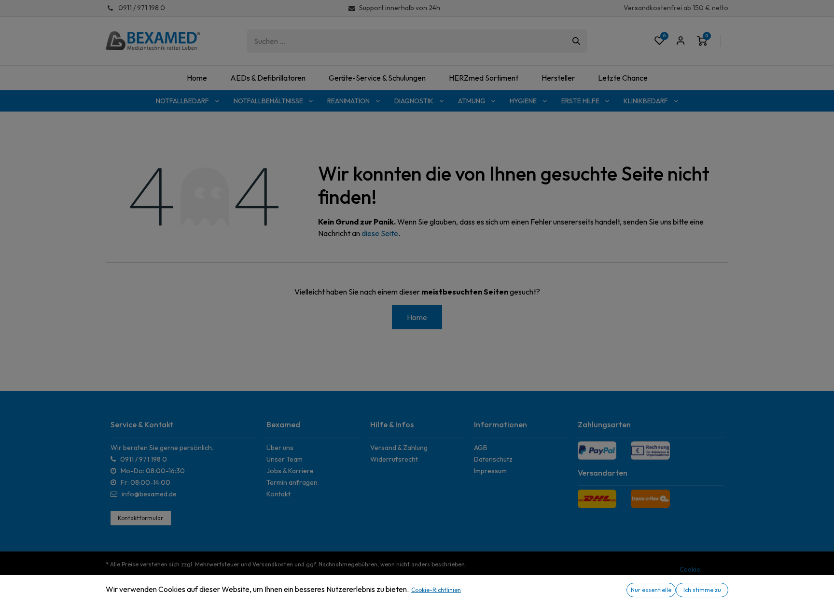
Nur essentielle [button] (651, 589)
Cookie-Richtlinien (436, 589)
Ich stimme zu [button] (702, 589)
